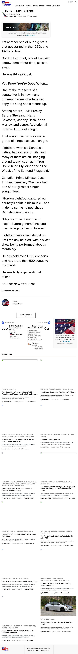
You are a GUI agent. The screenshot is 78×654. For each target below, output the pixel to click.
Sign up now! (30, 35)
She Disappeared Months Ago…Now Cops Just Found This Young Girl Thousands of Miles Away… (58, 489)
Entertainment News (11, 291)
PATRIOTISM (31, 339)
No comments (33, 16)
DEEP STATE (12, 332)
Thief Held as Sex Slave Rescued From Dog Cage (19, 581)
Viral (14, 389)
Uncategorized (45, 483)
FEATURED (31, 332)
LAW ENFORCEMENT (8, 483)
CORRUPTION (6, 434)
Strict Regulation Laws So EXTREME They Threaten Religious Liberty (17, 489)
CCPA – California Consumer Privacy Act (38, 648)
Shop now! (66, 341)
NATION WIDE (32, 334)
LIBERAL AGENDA (61, 389)
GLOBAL (33, 482)
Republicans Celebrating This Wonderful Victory (58, 392)
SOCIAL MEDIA (19, 436)
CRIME (4, 389)
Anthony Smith (17, 304)
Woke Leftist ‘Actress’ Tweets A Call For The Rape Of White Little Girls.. (18, 440)
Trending (9, 389)
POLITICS (39, 339)
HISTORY (38, 332)
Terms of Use (30, 650)
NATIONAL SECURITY (34, 336)
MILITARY (57, 434)
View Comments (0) (26, 315)
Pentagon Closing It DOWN (50, 439)
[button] (70, 2)
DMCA (37, 650)
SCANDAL (11, 436)
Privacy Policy (45, 650)
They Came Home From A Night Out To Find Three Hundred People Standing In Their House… (19, 393)
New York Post (24, 284)
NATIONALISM (32, 337)
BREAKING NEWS (33, 330)
